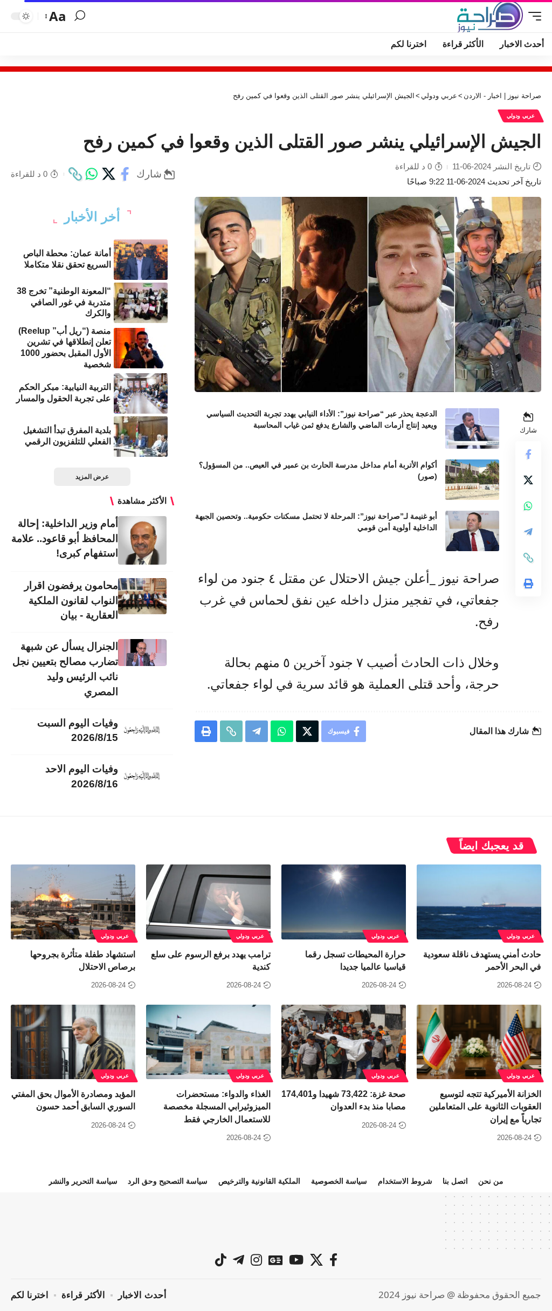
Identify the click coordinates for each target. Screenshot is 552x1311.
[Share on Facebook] (125, 174)
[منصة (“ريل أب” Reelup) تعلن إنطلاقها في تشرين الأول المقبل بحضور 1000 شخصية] (141, 348)
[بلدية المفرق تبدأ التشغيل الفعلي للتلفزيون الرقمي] (141, 436)
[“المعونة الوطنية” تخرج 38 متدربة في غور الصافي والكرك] (141, 303)
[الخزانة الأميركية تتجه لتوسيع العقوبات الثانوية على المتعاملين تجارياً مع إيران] (479, 1042)
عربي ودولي (521, 116)
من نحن (490, 1181)
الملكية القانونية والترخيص (259, 1181)
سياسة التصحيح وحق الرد (168, 1181)
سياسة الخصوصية (339, 1181)
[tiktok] (220, 1259)
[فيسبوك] (333, 1260)
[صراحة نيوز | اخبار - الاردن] (490, 16)
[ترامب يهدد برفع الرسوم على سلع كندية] (208, 901)
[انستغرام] (256, 1260)
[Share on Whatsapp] (91, 174)
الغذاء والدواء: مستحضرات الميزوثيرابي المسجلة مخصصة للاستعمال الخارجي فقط (217, 1106)
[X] (316, 1260)
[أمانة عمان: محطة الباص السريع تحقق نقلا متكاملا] (141, 259)
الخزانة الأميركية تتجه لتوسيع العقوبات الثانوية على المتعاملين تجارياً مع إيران (485, 1106)
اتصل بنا (455, 1181)
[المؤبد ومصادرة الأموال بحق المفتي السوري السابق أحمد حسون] (73, 1042)
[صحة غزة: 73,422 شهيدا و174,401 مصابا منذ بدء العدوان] (343, 1042)
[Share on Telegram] (528, 532)
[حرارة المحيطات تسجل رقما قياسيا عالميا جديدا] (343, 901)
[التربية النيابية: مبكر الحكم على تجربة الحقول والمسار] (141, 393)
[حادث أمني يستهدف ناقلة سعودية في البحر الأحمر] (479, 901)
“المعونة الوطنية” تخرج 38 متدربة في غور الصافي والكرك (64, 302)
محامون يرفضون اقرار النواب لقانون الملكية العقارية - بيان (71, 600)
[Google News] (275, 1260)
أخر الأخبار (92, 216)
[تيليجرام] (238, 1260)
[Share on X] (108, 174)
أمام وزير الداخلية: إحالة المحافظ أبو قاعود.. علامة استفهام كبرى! (64, 538)
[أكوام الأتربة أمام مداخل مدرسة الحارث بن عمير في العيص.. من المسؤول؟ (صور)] (472, 479)
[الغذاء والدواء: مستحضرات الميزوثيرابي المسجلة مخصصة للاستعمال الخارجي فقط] (208, 1042)
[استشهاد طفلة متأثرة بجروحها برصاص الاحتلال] (73, 901)
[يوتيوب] (296, 1260)
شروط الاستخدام (405, 1181)
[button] (532, 16)
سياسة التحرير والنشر (83, 1181)
